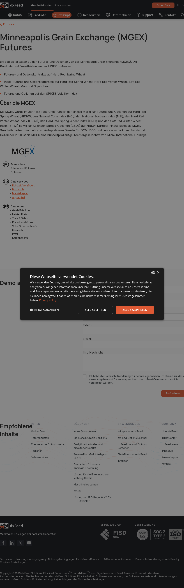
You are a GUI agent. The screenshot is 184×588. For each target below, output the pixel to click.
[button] (44, 310)
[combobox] (153, 272)
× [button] (158, 272)
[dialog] (92, 294)
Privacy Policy (47, 300)
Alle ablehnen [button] (95, 310)
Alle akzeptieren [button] (135, 310)
